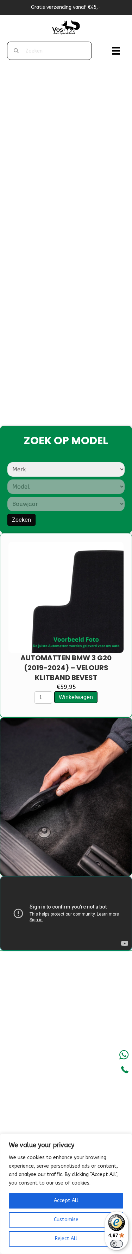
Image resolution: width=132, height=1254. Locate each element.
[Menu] (116, 51)
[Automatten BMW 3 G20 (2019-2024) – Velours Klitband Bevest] (65, 597)
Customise (66, 1220)
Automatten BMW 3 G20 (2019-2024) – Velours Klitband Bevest (66, 668)
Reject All (66, 1239)
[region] (66, 1193)
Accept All (66, 1201)
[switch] (116, 1244)
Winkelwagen (76, 697)
